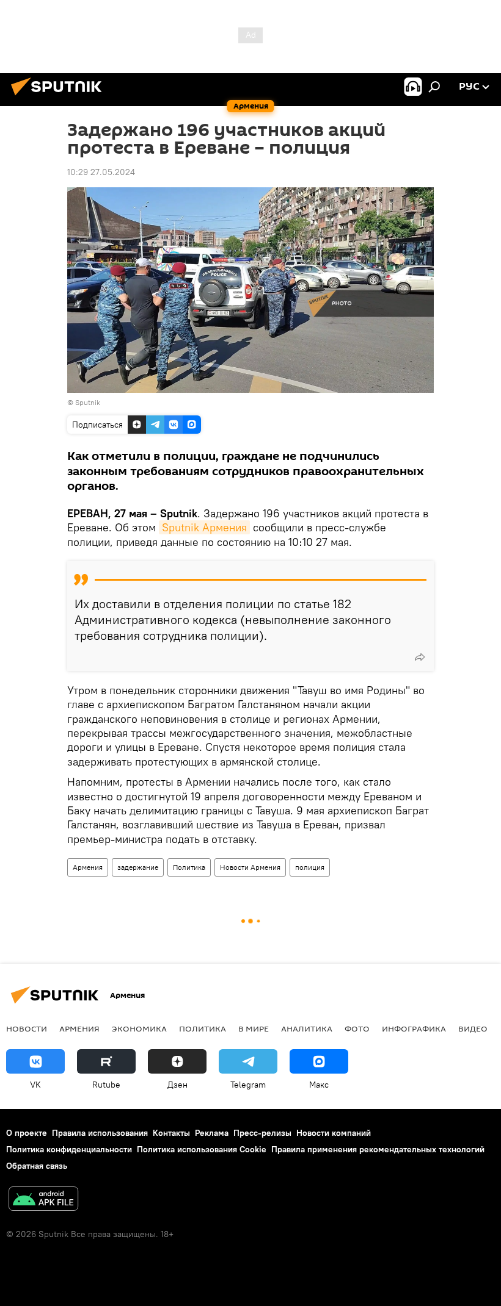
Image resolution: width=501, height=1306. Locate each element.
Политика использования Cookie (201, 1149)
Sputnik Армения (204, 527)
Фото (357, 1028)
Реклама (212, 1132)
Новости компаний (333, 1132)
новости (26, 1028)
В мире (253, 1028)
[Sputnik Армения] (60, 96)
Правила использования (100, 1132)
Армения (88, 867)
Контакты (171, 1132)
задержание (137, 867)
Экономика (139, 1028)
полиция (309, 867)
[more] (420, 657)
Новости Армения (250, 867)
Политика (189, 867)
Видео (473, 1028)
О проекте (26, 1132)
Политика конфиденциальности (69, 1149)
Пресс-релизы (262, 1132)
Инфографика (414, 1028)
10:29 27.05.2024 (101, 172)
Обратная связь (36, 1165)
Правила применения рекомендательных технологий (378, 1149)
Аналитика (306, 1028)
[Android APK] (43, 1200)
